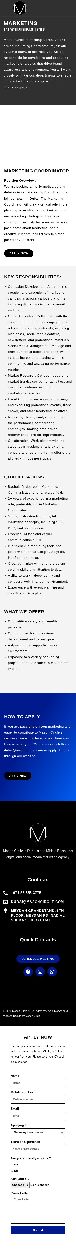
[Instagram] (40, 971)
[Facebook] (28, 971)
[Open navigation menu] (71, 8)
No (16, 1170)
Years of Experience (25, 1142)
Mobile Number (22, 1092)
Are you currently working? (31, 1158)
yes (16, 1164)
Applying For (20, 1125)
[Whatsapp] (52, 971)
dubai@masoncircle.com (23, 750)
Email (15, 1108)
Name (15, 1076)
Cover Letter (20, 1193)
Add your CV (20, 1179)
